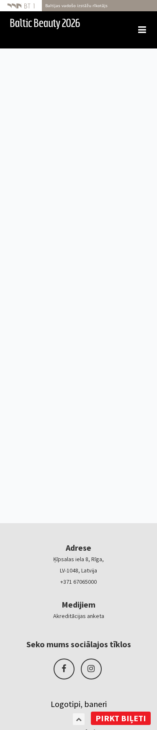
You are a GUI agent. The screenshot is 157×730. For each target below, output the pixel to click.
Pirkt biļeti (120, 718)
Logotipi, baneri (79, 704)
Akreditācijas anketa (78, 616)
